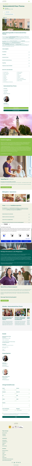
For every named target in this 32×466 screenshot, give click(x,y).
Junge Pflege (4, 435)
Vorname (17, 388)
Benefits (3, 444)
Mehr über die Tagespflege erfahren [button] (6, 187)
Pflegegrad (18, 408)
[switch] (12, 235)
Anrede (3, 388)
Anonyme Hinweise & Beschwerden (6, 460)
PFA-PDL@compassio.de (5, 379)
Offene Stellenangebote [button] (5, 300)
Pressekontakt (4, 454)
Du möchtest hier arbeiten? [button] (16, 110)
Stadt (17, 395)
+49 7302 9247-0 (4, 365)
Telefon (3, 399)
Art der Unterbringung (5, 408)
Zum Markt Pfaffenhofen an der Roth (5, 153)
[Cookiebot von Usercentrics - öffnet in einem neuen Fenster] (5, 224)
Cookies (3, 453)
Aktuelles (4, 17)
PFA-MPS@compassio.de (5, 342)
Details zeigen (28, 238)
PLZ (2, 395)
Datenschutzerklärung (5, 450)
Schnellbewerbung (4, 441)
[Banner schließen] (20, 224)
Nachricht (3, 402)
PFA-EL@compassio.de (5, 366)
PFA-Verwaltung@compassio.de (9, 14)
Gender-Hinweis (4, 457)
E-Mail (17, 399)
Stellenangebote (4, 440)
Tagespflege (4, 434)
